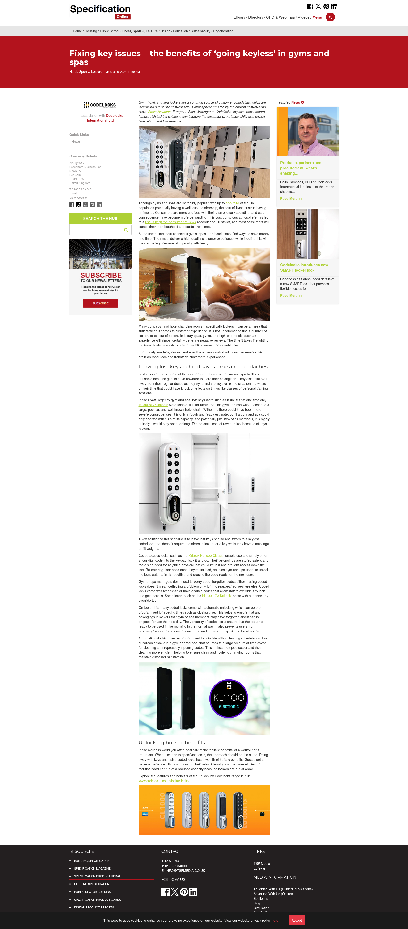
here (275, 920)
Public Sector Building (92, 892)
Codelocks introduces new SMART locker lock (304, 267)
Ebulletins (261, 898)
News (76, 141)
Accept (297, 920)
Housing (91, 31)
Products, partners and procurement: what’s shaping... (301, 168)
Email (73, 193)
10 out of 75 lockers (153, 404)
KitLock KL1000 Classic (205, 555)
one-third (232, 203)
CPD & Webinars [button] (280, 17)
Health (165, 31)
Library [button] (239, 17)
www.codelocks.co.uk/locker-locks (164, 780)
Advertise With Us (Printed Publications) (283, 889)
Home (77, 31)
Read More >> (291, 198)
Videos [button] (304, 17)
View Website (78, 197)
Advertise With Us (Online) (273, 893)
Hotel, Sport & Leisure (140, 31)
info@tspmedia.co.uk (185, 870)
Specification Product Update (98, 876)
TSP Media (262, 863)
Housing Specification (91, 884)
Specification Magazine (92, 868)
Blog (257, 903)
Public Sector (109, 31)
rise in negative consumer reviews (170, 221)
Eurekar (259, 868)
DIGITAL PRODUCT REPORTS (94, 907)
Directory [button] (255, 17)
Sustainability (200, 31)
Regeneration (223, 31)
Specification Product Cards (97, 899)
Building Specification (92, 860)
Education (180, 31)
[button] (317, 17)
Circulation (261, 907)
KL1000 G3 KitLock (216, 595)
